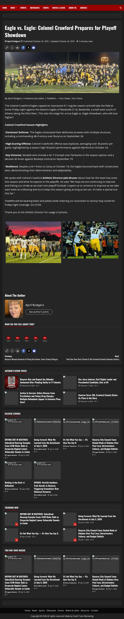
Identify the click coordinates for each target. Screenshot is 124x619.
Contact (83, 7)
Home (4, 7)
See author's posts (39, 311)
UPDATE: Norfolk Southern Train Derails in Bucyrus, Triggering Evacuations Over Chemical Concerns (46, 487)
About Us (72, 7)
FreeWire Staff (41, 449)
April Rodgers (13, 41)
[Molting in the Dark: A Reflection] (18, 470)
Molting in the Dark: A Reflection (15, 484)
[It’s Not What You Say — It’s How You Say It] (76, 427)
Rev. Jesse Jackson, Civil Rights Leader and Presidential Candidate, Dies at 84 (70, 382)
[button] (7, 47)
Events (46, 7)
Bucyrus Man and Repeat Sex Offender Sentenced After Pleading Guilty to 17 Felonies (11, 382)
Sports (23, 7)
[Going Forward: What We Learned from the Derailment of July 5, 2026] (47, 427)
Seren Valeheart (71, 446)
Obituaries (34, 7)
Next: (92, 358)
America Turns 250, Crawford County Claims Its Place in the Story (70, 398)
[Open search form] (121, 8)
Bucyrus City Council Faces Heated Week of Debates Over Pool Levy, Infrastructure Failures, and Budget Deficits (105, 444)
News (13, 7)
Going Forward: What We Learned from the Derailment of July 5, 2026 (47, 442)
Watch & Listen (58, 7)
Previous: (31, 358)
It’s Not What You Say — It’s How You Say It (75, 441)
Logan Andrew (12, 455)
